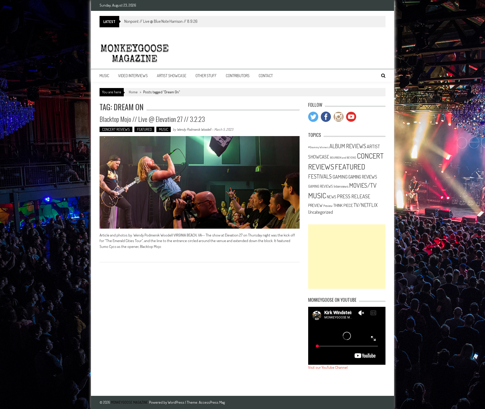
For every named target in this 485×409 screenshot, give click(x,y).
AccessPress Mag (212, 402)
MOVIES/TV (363, 185)
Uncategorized (320, 212)
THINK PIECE (343, 205)
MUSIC (104, 75)
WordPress (176, 402)
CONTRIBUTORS (238, 75)
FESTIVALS (320, 176)
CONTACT (266, 75)
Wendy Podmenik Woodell (194, 129)
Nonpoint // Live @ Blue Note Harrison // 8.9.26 (161, 21)
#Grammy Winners (318, 147)
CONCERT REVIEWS (116, 129)
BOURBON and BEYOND (343, 157)
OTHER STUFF (206, 75)
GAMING (340, 177)
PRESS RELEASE (353, 196)
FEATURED (144, 129)
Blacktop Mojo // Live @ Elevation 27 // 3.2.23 (152, 119)
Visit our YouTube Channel (328, 367)
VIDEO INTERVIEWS (133, 75)
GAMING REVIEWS (362, 177)
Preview (327, 206)
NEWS (331, 196)
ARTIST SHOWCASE (171, 75)
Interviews (341, 186)
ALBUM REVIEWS (347, 145)
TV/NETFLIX (366, 205)
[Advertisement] (346, 256)
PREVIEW (315, 205)
